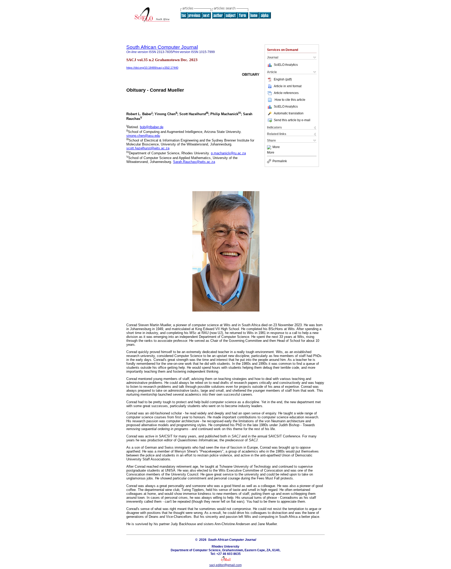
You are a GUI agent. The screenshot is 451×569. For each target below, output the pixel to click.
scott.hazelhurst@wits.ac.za (147, 148)
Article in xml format (287, 86)
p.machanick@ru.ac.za (228, 153)
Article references (286, 93)
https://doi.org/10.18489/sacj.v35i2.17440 (152, 67)
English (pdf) (283, 79)
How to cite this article (290, 100)
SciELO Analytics (286, 65)
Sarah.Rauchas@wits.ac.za (194, 162)
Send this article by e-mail (292, 120)
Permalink (279, 161)
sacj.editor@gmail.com (225, 565)
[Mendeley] (269, 147)
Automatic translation (289, 113)
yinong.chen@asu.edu (143, 136)
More (276, 147)
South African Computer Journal (162, 47)
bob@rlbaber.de (151, 127)
